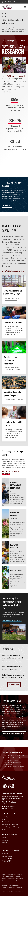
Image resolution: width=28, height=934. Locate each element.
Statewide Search (10, 876)
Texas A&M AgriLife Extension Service (14, 755)
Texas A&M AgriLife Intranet (10, 824)
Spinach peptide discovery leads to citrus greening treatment (12, 667)
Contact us (6, 205)
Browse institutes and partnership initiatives (12, 369)
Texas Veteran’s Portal (12, 883)
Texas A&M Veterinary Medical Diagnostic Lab (12, 763)
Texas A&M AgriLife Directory (10, 827)
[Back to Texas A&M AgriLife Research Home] (8, 777)
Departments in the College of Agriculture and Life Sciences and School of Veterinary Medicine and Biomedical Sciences (14, 330)
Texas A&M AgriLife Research (13, 76)
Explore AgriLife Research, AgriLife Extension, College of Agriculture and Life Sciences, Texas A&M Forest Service (13, 433)
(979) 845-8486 (10, 806)
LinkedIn (4, 842)
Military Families (11, 878)
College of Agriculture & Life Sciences (13, 766)
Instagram (5, 840)
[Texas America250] (8, 786)
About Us (4, 829)
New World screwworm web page (14, 32)
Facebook (4, 837)
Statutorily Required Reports (16, 887)
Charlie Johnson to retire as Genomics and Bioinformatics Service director (13, 676)
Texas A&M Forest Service (10, 760)
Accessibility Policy (11, 874)
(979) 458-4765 (9, 809)
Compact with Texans (7, 872)
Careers (4, 819)
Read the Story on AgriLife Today (12, 620)
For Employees (6, 817)
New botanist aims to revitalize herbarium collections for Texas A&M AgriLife (12, 657)
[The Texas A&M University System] (7, 859)
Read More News (14, 685)
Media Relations (6, 822)
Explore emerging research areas (13, 734)
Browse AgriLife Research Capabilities (13, 271)
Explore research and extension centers (12, 299)
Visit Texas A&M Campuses (14, 400)
